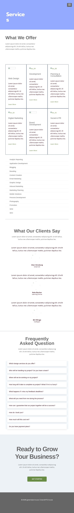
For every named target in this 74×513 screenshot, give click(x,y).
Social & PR (55, 118)
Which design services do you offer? (22, 363)
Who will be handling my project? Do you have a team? (29, 370)
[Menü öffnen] (69, 5)
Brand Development (35, 123)
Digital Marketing (15, 118)
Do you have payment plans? (19, 426)
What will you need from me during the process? (26, 398)
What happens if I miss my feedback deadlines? (26, 391)
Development (35, 74)
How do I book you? (16, 412)
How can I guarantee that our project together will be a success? (32, 405)
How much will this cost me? (19, 419)
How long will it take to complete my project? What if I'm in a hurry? (33, 384)
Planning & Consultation (55, 75)
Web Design (13, 78)
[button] (37, 363)
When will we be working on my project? (23, 377)
